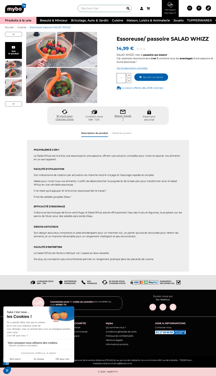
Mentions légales (114, 340)
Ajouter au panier (152, 77)
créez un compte (83, 301)
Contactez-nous (163, 327)
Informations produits (117, 344)
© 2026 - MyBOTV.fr (108, 371)
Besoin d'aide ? (123, 117)
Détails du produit (121, 133)
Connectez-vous (59, 301)
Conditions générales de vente (121, 331)
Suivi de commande (77, 331)
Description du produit (94, 133)
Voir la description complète (132, 68)
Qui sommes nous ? (116, 327)
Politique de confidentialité (119, 336)
